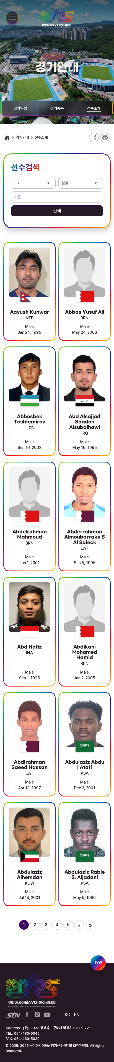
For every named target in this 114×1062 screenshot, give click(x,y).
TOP (98, 963)
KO (68, 1015)
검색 (57, 210)
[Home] (60, 990)
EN (76, 1015)
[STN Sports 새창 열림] (13, 1015)
